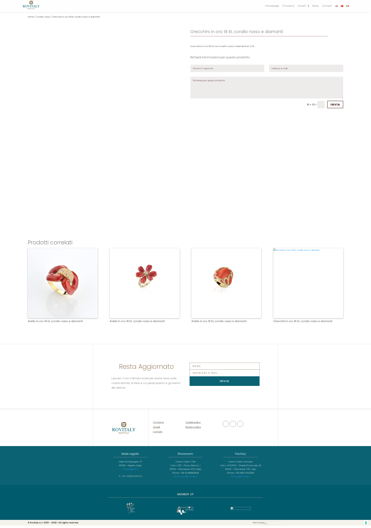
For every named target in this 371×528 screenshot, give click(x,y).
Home (31, 16)
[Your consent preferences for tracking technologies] (366, 523)
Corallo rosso (43, 16)
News (315, 5)
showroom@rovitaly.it (185, 476)
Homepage (272, 5)
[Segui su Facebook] (226, 424)
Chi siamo (288, 5)
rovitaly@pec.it (130, 469)
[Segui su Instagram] (240, 424)
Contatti (327, 5)
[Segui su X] (233, 424)
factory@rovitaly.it (240, 476)
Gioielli (302, 5)
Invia (335, 104)
